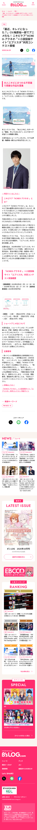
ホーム (3, 11)
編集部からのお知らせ (25, 769)
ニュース (10, 11)
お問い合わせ (6, 797)
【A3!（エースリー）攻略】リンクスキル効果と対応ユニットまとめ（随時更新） (18, 615)
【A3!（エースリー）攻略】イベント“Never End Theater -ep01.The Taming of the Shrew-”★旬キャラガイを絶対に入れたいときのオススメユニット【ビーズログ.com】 (27, 485)
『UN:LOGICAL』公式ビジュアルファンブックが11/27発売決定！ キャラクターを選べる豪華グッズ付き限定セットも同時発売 (27, 458)
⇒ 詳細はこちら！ (8, 385)
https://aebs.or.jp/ (17, 819)
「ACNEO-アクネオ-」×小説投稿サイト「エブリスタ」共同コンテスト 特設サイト (18, 390)
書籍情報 (4, 769)
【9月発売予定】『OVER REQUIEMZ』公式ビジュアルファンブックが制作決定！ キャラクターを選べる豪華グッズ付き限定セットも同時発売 (26, 637)
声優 (15, 11)
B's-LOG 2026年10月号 (18, 548)
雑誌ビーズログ (7, 765)
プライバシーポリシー (20, 797)
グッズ (21, 761)
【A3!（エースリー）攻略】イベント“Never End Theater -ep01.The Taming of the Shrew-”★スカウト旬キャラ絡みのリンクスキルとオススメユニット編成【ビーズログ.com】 (11, 637)
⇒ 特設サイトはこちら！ (11, 193)
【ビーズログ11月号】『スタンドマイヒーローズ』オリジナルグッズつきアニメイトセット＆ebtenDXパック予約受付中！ (10, 458)
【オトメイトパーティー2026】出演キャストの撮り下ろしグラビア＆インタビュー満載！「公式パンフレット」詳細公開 (10, 483)
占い (20, 765)
